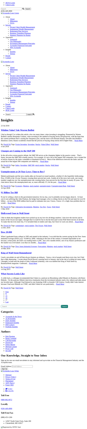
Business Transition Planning (20, 33)
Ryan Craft (9, 349)
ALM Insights (10, 319)
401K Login (9, 110)
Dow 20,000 (6, 232)
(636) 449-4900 (6, 408)
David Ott (7, 144)
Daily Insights (10, 321)
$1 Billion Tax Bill (9, 192)
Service (8, 25)
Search (64, 306)
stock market (39, 165)
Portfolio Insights (11, 327)
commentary (19, 226)
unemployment (45, 186)
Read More (79, 141)
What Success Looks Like (13, 274)
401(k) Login (10, 3)
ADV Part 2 (9, 383)
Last (6, 302)
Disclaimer (9, 381)
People (7, 56)
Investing (31, 144)
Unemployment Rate (58, 186)
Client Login (9, 5)
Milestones (14, 21)
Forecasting (42, 246)
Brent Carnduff (10, 338)
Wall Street (55, 144)
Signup (12, 54)
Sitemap (8, 375)
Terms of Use (10, 379)
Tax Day (43, 207)
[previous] (6, 294)
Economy (18, 186)
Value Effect (45, 144)
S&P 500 (31, 165)
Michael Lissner (11, 347)
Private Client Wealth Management (22, 27)
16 (6, 298)
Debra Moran (10, 345)
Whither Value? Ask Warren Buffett (17, 130)
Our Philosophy (15, 41)
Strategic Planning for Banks (20, 35)
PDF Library (10, 325)
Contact (8, 58)
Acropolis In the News (13, 317)
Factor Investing (21, 144)
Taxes (49, 207)
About (12, 19)
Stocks (37, 144)
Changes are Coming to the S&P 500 (18, 151)
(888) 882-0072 (6, 400)
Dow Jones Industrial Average (26, 246)
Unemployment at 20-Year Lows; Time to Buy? (23, 171)
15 (6, 296)
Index (17, 165)
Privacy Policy (10, 377)
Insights (13, 52)
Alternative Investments (23, 207)
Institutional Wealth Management (22, 29)
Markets (26, 186)
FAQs (12, 23)
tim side (8, 351)
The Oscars (39, 226)
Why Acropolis (15, 48)
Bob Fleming (10, 336)
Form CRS (9, 385)
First (7, 292)
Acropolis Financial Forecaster (21, 45)
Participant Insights (12, 323)
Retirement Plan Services (19, 31)
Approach (13, 39)
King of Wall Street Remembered (16, 253)
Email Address (6, 366)
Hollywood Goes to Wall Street (15, 213)
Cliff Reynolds (10, 340)
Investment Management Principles (22, 43)
